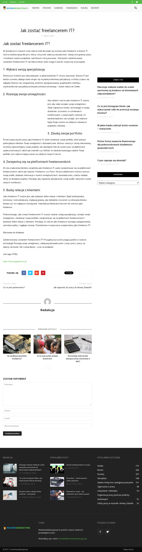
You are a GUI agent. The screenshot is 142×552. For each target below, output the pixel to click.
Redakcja (47, 310)
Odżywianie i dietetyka (107, 490)
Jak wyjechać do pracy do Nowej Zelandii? (72, 287)
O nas (5, 2)
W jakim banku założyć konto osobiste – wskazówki (30, 493)
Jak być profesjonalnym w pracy (78, 465)
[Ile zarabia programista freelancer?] (17, 344)
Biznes (35, 8)
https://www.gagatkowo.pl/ (15, 261)
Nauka (84, 8)
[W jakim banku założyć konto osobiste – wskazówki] (10, 495)
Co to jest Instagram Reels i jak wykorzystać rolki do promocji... (30, 479)
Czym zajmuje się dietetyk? (111, 160)
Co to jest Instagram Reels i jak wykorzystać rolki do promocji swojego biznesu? (118, 109)
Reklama (13, 2)
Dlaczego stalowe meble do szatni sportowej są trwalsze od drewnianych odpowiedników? (117, 90)
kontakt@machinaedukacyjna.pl (73, 538)
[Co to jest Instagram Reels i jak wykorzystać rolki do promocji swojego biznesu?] (10, 482)
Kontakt (22, 2)
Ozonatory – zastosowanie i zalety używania (76, 479)
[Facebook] (132, 2)
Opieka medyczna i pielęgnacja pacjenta (115, 482)
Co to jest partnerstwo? (14, 287)
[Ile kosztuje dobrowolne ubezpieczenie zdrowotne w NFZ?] (78, 344)
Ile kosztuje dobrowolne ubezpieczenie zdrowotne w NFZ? (78, 359)
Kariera (58, 8)
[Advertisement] (71, 20)
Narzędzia (72, 8)
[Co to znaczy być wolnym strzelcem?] (47, 344)
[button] (135, 8)
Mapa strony (128, 549)
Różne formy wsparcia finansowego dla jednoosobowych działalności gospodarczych (116, 144)
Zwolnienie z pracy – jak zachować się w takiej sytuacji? (77, 493)
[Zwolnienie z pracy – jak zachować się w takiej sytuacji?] (57, 495)
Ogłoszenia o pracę (106, 486)
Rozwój (95, 8)
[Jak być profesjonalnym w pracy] (57, 468)
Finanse (47, 8)
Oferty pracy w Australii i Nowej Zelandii (115, 503)
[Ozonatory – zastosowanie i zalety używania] (57, 482)
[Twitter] (137, 2)
